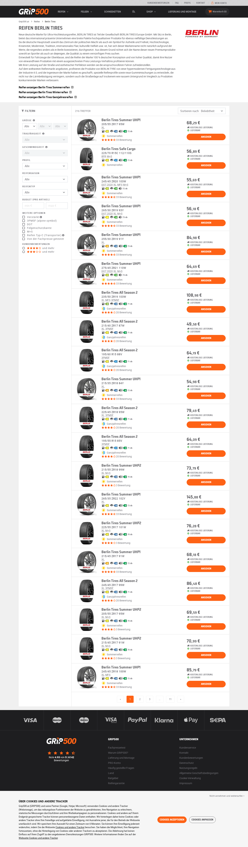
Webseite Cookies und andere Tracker (38, 838)
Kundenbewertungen (158, 3)
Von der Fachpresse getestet (45, 239)
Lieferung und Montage (182, 12)
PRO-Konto (114, 763)
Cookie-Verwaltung (190, 778)
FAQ (176, 3)
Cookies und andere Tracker (70, 827)
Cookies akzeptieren (172, 819)
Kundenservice (187, 747)
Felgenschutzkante (39, 228)
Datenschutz (186, 763)
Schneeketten (112, 12)
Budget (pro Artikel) (36, 200)
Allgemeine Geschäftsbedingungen (198, 773)
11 (170, 699)
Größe (27, 120)
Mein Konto (220, 3)
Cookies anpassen (202, 819)
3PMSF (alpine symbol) (42, 220)
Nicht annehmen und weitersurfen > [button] (227, 795)
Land (111, 773)
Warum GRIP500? (118, 752)
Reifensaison (30, 173)
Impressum (185, 783)
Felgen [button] (85, 12)
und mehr (48, 248)
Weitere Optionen (33, 213)
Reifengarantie (116, 783)
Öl (133, 12)
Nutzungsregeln (188, 768)
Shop (150, 12)
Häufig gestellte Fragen (121, 768)
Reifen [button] (62, 12)
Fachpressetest (116, 747)
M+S (30, 231)
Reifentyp (28, 186)
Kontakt (200, 3)
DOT (29, 224)
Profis (187, 3)
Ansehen (206, 137)
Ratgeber (113, 778)
